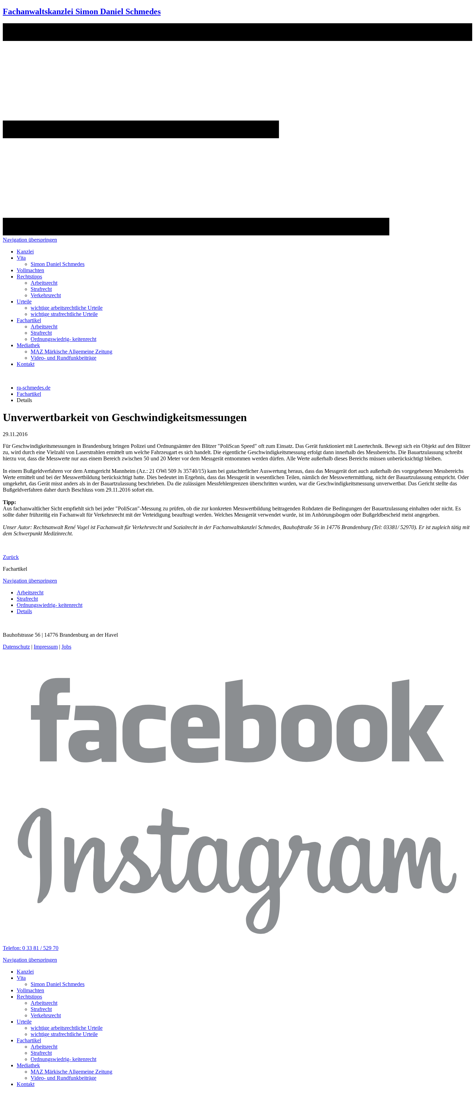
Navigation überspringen (30, 240)
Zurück (11, 557)
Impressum (46, 647)
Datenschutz (16, 647)
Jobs (66, 647)
